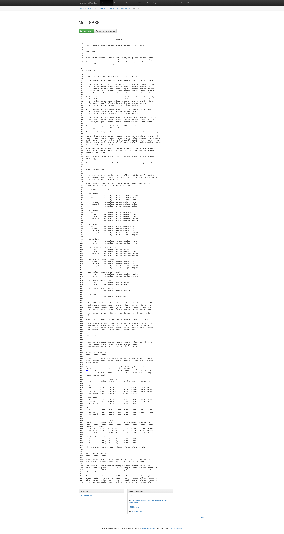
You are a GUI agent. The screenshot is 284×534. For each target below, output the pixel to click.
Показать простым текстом (105, 31)
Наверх (202, 517)
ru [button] (203, 3)
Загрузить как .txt (86, 31)
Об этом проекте (176, 528)
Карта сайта (179, 3)
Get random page (137, 511)
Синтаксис (106, 3)
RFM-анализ (134, 507)
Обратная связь (193, 3)
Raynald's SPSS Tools (89, 2)
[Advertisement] (190, 70)
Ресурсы (156, 3)
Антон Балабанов (148, 528)
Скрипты (129, 3)
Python (139, 3)
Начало (81, 8)
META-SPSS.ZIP (86, 496)
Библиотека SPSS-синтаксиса (107, 8)
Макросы (117, 3)
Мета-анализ (125, 8)
